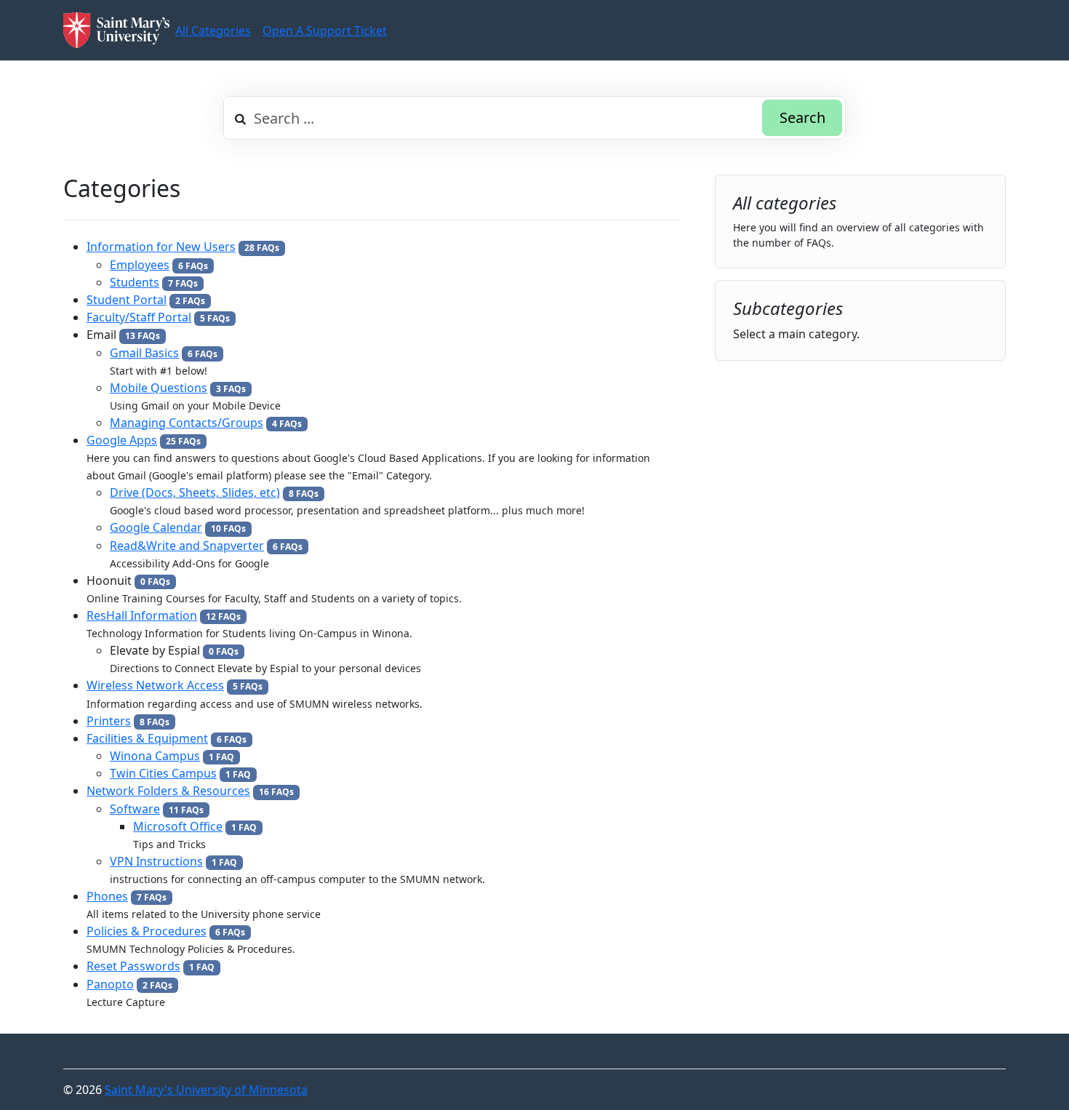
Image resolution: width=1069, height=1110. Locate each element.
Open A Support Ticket (325, 31)
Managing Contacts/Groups (186, 423)
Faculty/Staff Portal (139, 317)
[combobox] (534, 118)
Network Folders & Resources (168, 791)
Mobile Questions (158, 388)
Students (134, 282)
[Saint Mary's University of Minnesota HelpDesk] (116, 30)
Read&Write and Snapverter (187, 546)
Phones (107, 896)
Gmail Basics (144, 353)
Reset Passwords (133, 966)
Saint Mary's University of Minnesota (206, 1090)
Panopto (110, 984)
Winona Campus (155, 756)
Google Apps (122, 440)
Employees (139, 265)
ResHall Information (142, 615)
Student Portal (127, 300)
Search (802, 117)
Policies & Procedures (147, 931)
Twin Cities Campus (163, 773)
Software (135, 809)
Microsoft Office (178, 826)
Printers (109, 721)
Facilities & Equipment (147, 738)
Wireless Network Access (155, 685)
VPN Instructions (156, 861)
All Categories (213, 31)
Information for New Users (161, 247)
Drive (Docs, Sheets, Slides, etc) (195, 492)
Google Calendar (156, 527)
